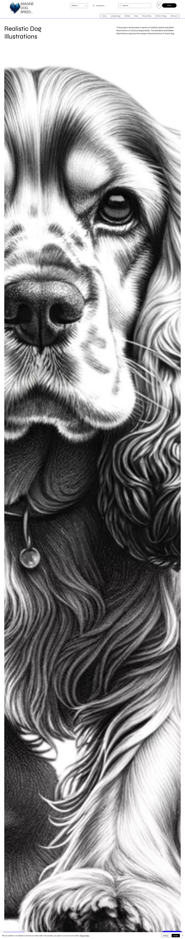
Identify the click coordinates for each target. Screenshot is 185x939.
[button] (159, 5)
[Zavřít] (182, 935)
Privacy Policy (84, 936)
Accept (175, 936)
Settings (166, 936)
